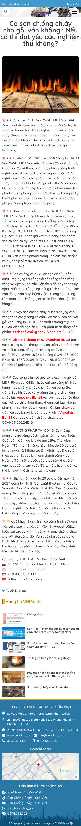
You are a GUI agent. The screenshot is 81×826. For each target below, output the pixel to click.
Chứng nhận (35, 614)
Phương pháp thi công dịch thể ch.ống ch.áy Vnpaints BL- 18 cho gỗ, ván (51, 674)
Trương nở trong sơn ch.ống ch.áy (48, 658)
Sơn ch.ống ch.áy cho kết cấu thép (48, 687)
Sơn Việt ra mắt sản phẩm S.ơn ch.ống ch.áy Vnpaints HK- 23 (51, 645)
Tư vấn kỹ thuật (16, 590)
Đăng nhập (72, 3)
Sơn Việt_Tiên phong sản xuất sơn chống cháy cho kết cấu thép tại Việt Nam (53, 630)
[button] (74, 11)
